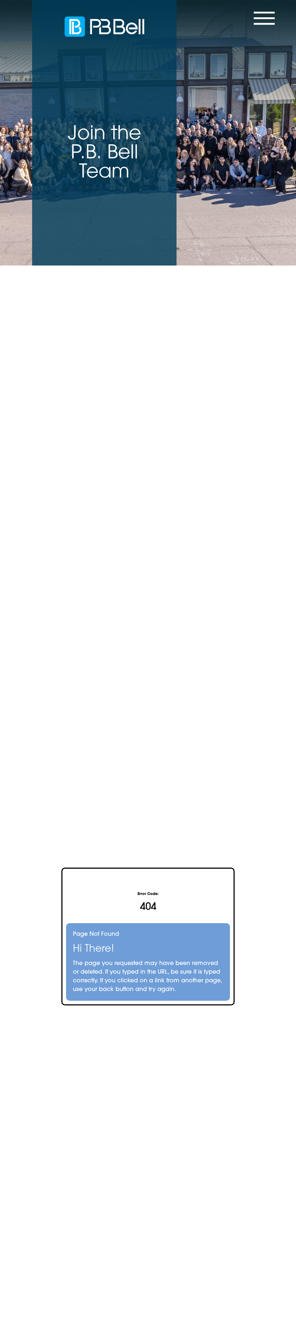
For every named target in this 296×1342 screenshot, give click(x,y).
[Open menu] (262, 26)
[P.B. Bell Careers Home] (104, 26)
